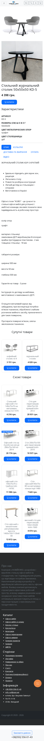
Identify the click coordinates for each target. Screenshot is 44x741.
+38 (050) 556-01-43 (13, 689)
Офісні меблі (10, 619)
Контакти (9, 671)
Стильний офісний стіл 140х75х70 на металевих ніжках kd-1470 (12, 406)
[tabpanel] (22, 243)
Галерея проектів (12, 641)
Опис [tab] (6, 147)
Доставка (9, 659)
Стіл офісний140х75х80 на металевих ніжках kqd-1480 (32, 485)
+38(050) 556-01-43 (22, 737)
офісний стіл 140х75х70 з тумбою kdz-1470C (11, 485)
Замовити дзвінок (22, 733)
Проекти (8, 681)
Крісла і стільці (11, 625)
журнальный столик (32, 357)
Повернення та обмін (14, 662)
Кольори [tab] (18, 147)
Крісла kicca (10, 628)
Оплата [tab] (34, 152)
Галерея (8, 644)
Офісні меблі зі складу (14, 622)
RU (26, 3)
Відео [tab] (6, 157)
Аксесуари (9, 631)
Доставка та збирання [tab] (15, 152)
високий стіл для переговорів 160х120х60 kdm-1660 (32, 524)
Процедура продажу (13, 655)
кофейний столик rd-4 (11, 357)
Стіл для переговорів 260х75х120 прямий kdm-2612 (32, 406)
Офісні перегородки (13, 634)
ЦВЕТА (8, 647)
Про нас (8, 665)
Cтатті (8, 668)
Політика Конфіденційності (16, 674)
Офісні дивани (11, 637)
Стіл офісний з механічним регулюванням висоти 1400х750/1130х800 (11, 530)
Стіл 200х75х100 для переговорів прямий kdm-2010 (32, 446)
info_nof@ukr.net (12, 692)
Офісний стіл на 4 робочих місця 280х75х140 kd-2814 (11, 446)
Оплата (8, 677)
